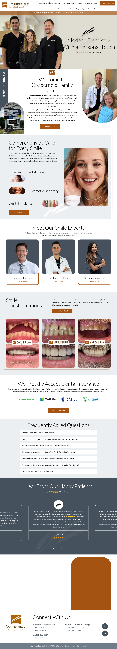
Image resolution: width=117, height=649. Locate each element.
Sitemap (66, 646)
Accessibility (84, 646)
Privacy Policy (75, 646)
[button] (89, 52)
